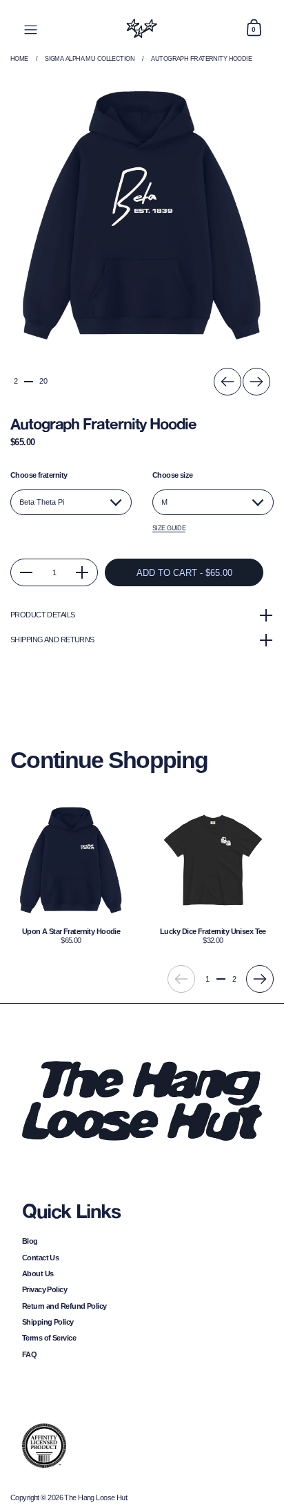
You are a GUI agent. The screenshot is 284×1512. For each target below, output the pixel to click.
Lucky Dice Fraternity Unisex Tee (213, 872)
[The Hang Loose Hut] (142, 28)
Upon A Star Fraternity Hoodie (71, 872)
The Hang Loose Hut (95, 1497)
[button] (253, 28)
